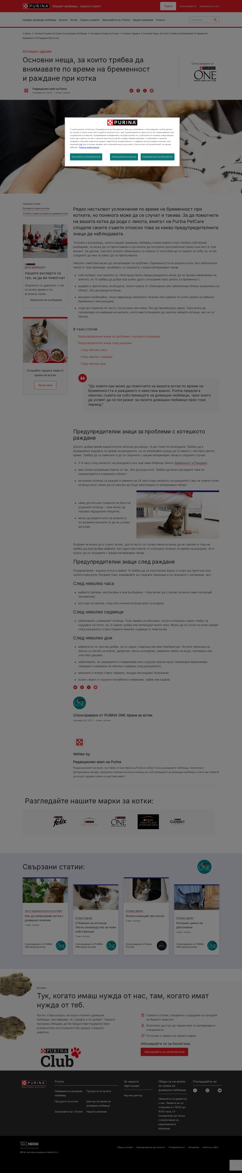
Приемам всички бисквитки (157, 156)
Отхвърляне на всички (124, 156)
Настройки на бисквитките (86, 156)
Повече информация (89, 147)
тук (80, 144)
